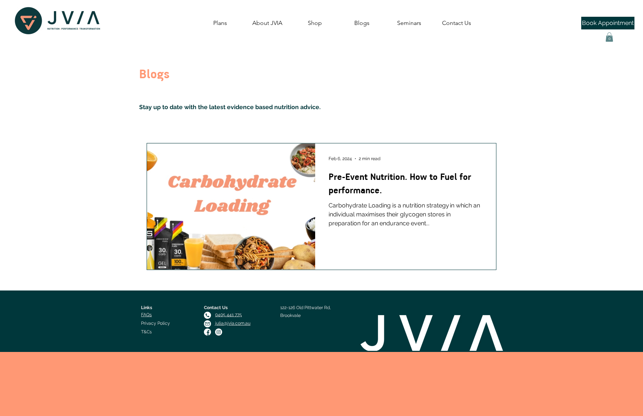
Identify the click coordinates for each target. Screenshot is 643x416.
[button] (609, 37)
